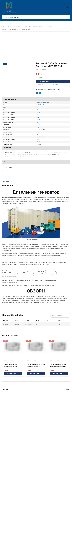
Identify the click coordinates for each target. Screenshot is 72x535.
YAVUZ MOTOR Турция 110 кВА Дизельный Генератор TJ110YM (58, 366)
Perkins (39, 124)
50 (37, 109)
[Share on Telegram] (40, 93)
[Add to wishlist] (36, 84)
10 (37, 119)
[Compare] (49, 84)
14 (37, 112)
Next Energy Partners (43, 102)
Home (4, 26)
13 (38, 117)
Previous (5, 389)
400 (38, 122)
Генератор (27, 26)
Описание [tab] (6, 181)
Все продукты (18, 26)
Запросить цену (44, 81)
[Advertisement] (36, 45)
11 (37, 114)
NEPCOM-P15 (41, 105)
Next (67, 389)
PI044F (39, 127)
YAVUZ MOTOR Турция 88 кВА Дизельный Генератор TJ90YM (36, 366)
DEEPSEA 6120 (41, 129)
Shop (9, 26)
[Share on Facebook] (37, 93)
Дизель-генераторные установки (42, 26)
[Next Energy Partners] (9, 7)
